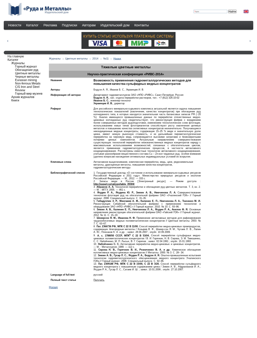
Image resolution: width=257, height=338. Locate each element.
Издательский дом (114, 25)
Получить (99, 280)
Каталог (32, 25)
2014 (95, 58)
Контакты (141, 25)
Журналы (55, 58)
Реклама (50, 25)
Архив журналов (22, 97)
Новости (14, 25)
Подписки (69, 25)
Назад (117, 58)
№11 (106, 58)
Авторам (89, 25)
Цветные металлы (76, 58)
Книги (15, 100)
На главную (16, 56)
